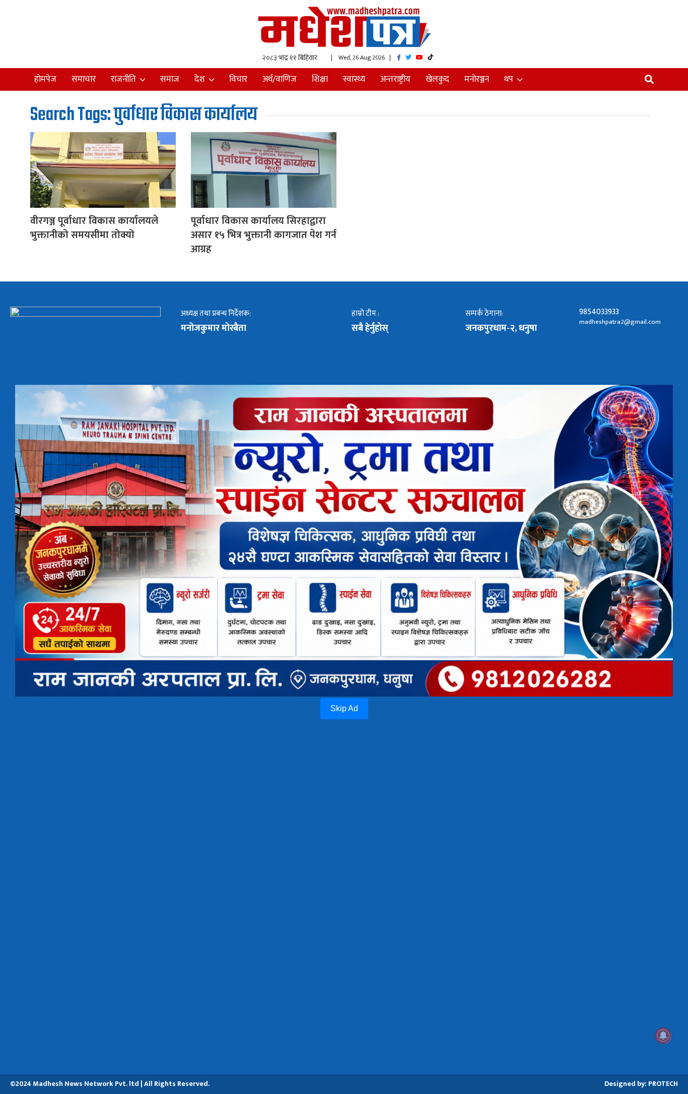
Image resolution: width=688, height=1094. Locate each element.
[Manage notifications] (663, 1035)
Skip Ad (344, 708)
